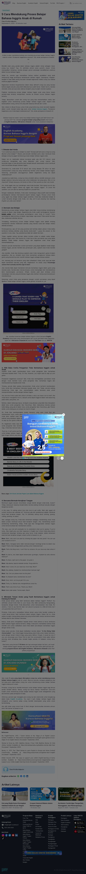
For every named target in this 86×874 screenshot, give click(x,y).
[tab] (23, 458)
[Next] (62, 458)
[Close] (63, 414)
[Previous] (58, 458)
